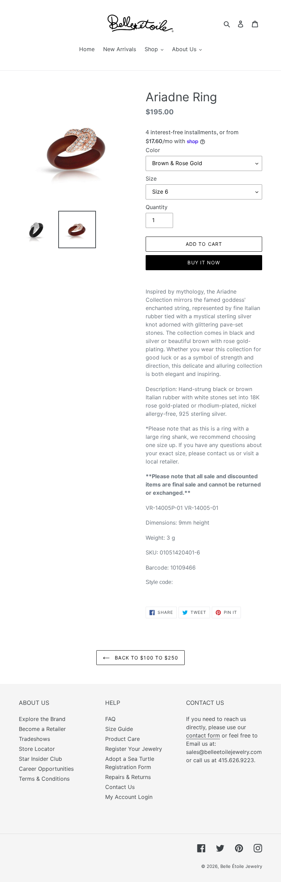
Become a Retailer (42, 728)
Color (153, 150)
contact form (203, 735)
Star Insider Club (40, 758)
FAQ (110, 718)
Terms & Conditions (44, 778)
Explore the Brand (42, 718)
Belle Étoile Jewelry (241, 866)
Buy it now (203, 262)
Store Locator (37, 748)
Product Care (122, 738)
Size (151, 178)
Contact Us (120, 786)
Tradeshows (34, 738)
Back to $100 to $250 (145, 658)
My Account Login (128, 796)
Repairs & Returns (128, 777)
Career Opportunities (46, 768)
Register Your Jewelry (133, 748)
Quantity (157, 207)
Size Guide (119, 728)
